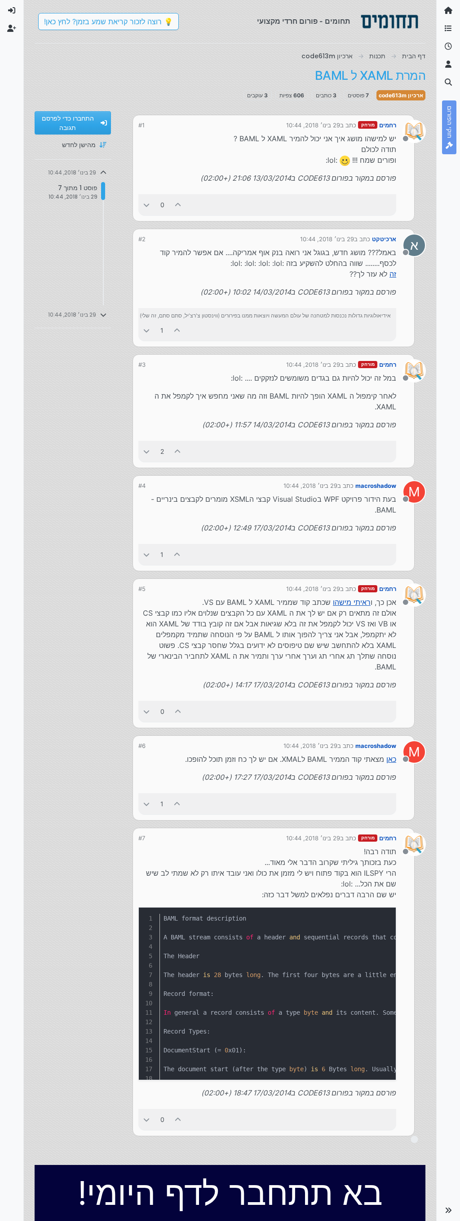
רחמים (387, 125)
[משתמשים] (448, 64)
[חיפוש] (448, 82)
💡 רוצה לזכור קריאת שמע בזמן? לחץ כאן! (108, 21)
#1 (141, 125)
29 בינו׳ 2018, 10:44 (313, 125)
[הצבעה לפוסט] (178, 205)
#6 (142, 745)
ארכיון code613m (401, 95)
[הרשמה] (12, 29)
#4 (142, 485)
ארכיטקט (384, 239)
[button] (448, 1210)
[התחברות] (12, 11)
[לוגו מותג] (389, 21)
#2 (142, 239)
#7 (141, 838)
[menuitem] (12, 11)
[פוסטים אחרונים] (448, 46)
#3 (142, 364)
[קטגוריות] (448, 29)
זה (392, 273)
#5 (142, 588)
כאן (391, 759)
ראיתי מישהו (352, 602)
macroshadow (375, 485)
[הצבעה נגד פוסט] (146, 205)
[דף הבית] (448, 11)
